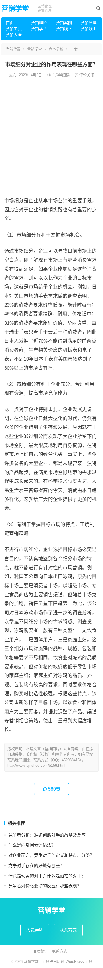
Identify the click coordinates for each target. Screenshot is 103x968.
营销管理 (89, 22)
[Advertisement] (51, 139)
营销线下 (64, 28)
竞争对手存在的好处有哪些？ (36, 865)
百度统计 (40, 951)
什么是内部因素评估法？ (32, 845)
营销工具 (14, 28)
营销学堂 (15, 8)
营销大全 (14, 34)
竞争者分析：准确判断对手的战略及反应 (47, 835)
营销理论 (39, 22)
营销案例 (64, 22)
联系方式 (68, 929)
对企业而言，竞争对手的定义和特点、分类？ (51, 855)
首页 (10, 22)
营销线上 (89, 28)
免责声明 (34, 929)
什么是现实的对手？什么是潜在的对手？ (47, 875)
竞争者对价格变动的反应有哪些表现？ (44, 885)
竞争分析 (56, 49)
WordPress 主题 (79, 961)
